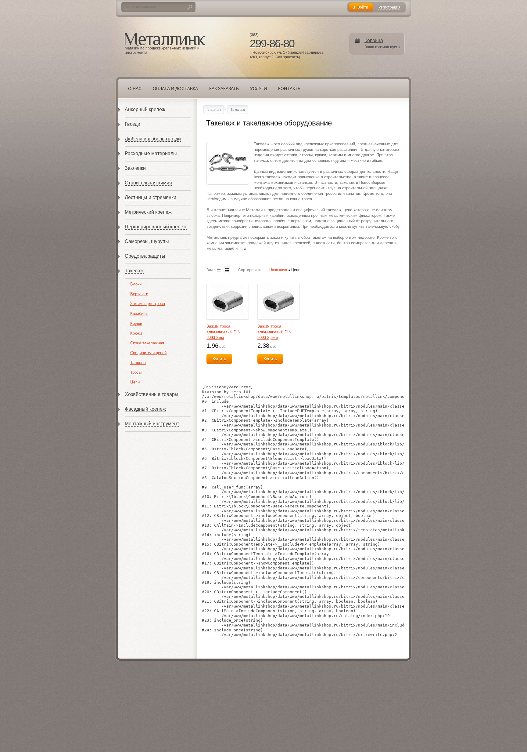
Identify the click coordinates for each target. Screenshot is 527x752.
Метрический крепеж (148, 212)
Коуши (136, 323)
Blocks (227, 269)
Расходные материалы (151, 153)
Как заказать (224, 88)
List (218, 269)
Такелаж (134, 270)
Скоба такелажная (147, 343)
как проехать (288, 57)
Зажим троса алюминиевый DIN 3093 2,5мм (274, 332)
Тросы (136, 372)
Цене (295, 270)
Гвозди (132, 124)
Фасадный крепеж (145, 409)
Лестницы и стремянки (150, 197)
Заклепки (135, 168)
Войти (362, 7)
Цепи (135, 382)
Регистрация (389, 7)
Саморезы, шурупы (147, 241)
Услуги (258, 88)
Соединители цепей (148, 353)
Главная (213, 109)
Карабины (139, 313)
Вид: (210, 270)
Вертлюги (139, 294)
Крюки (136, 333)
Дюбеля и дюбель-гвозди (153, 138)
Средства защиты (145, 256)
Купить (219, 358)
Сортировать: (250, 270)
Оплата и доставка (175, 88)
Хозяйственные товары (151, 394)
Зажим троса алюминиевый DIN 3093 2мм (223, 332)
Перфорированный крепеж (156, 226)
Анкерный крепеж (145, 109)
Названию (278, 270)
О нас (135, 88)
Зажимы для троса (147, 303)
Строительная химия (148, 182)
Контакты (289, 88)
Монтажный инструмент (152, 423)
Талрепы (138, 362)
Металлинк (165, 39)
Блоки (136, 284)
